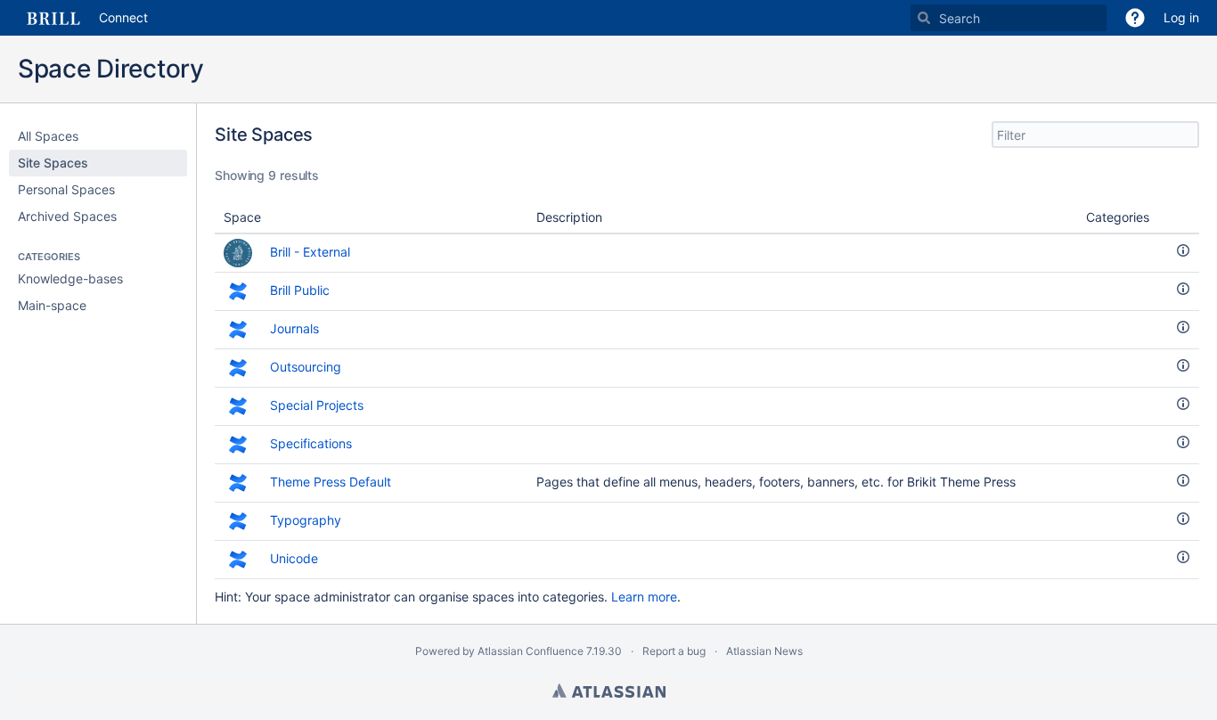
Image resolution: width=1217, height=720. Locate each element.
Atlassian (609, 690)
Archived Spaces (67, 216)
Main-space (52, 305)
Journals (294, 328)
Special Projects (316, 405)
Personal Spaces (66, 189)
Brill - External (310, 251)
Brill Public (300, 290)
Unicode (296, 558)
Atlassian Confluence (531, 651)
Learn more (644, 596)
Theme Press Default (330, 481)
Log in (1181, 17)
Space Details (1183, 250)
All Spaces (48, 135)
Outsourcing (307, 366)
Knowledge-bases (70, 278)
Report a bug (674, 651)
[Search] (924, 18)
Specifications (311, 443)
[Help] (1135, 18)
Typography (305, 520)
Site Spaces (53, 162)
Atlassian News (764, 651)
